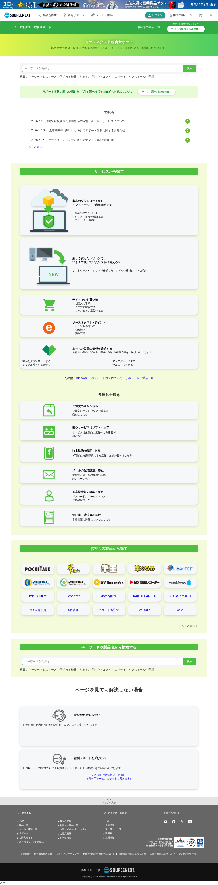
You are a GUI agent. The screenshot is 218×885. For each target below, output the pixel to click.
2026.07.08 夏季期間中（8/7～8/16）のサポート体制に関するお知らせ (78, 130)
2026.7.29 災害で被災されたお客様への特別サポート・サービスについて (78, 121)
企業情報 (109, 825)
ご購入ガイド (26, 837)
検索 (189, 68)
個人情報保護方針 (43, 854)
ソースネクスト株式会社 (116, 813)
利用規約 (25, 854)
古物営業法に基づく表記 (162, 854)
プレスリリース (113, 829)
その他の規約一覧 (188, 854)
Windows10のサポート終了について (99, 378)
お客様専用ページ (181, 15)
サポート (23, 833)
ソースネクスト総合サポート (32, 27)
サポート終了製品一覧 (139, 378)
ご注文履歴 (65, 833)
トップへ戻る (109, 802)
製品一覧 (23, 825)
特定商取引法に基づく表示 (132, 854)
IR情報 (108, 833)
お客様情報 (65, 838)
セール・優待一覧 (28, 829)
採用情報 (109, 837)
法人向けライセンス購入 (31, 842)
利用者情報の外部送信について (99, 854)
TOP (21, 821)
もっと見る (35, 147)
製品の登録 (65, 821)
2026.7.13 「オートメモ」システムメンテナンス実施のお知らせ (72, 140)
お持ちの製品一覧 (148, 27)
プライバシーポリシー (67, 854)
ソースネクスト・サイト (29, 813)
